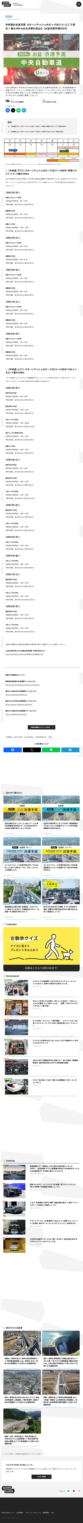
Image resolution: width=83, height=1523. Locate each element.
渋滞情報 (9, 737)
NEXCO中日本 (18, 737)
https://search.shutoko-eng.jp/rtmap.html (22, 685)
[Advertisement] (41, 1112)
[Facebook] (8, 110)
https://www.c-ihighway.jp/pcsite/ (19, 704)
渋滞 (50, 737)
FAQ (53, 1512)
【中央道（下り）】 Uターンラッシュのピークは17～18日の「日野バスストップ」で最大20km (38, 126)
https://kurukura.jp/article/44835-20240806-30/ (24, 654)
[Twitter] (13, 110)
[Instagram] (79, 1491)
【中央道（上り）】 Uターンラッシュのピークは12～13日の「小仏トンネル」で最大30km (37, 131)
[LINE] (18, 110)
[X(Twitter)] (74, 1491)
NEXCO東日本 (29, 737)
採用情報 (45, 1512)
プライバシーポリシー (32, 1512)
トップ (5, 1454)
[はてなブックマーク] (24, 110)
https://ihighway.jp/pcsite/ (16, 714)
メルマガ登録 (41, 1477)
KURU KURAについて (8, 1512)
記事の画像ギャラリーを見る (40, 727)
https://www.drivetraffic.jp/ (16, 694)
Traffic (12, 1454)
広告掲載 (19, 1512)
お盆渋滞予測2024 (41, 737)
